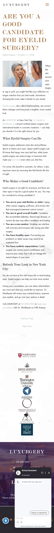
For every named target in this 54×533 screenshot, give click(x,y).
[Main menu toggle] (47, 4)
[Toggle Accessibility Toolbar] (6, 520)
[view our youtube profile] (11, 519)
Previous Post (27, 318)
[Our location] (51, 520)
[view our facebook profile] (2, 519)
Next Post (27, 326)
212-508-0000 (27, 303)
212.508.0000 (23, 461)
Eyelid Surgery (9, 54)
